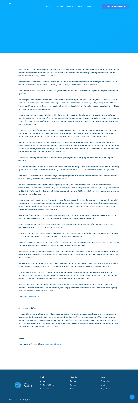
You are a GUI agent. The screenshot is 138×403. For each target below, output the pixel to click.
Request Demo (106, 389)
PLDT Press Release (31, 297)
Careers (73, 385)
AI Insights (43, 381)
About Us (73, 377)
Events (103, 385)
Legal (72, 389)
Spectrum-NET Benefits (48, 385)
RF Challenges (45, 389)
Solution (42, 377)
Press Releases (64, 31)
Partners (76, 31)
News (103, 377)
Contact (73, 381)
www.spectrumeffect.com (48, 327)
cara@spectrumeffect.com (52, 344)
